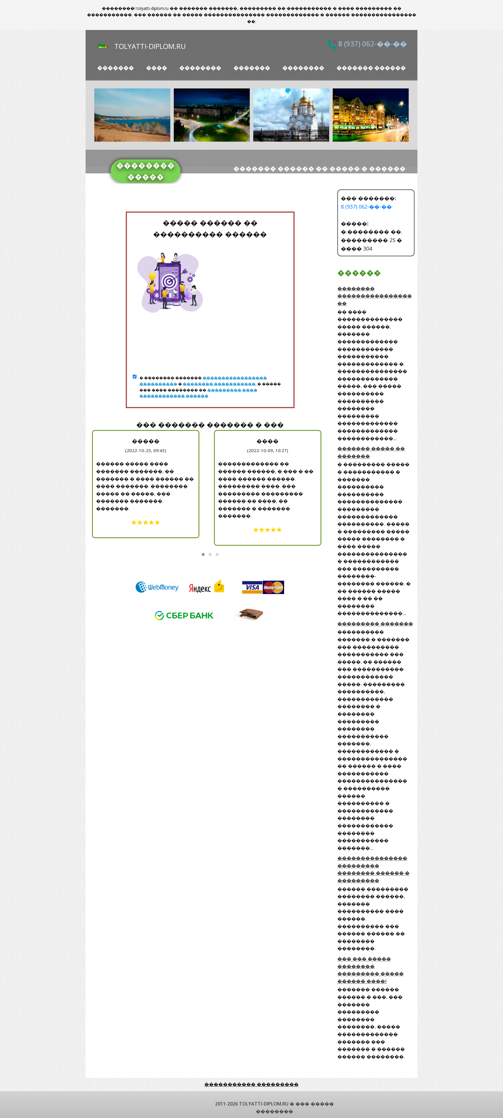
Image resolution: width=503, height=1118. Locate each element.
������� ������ (371, 68)
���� (156, 68)
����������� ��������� (251, 1084)
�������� (200, 68)
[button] (203, 554)
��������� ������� (375, 623)
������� (115, 68)
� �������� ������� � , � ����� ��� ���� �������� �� (210, 386)
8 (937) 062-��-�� (372, 44)
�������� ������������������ (374, 296)
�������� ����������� (219, 383)
